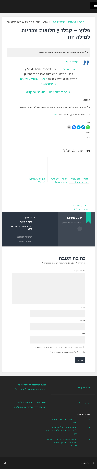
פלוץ (30, 228)
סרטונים (72, 22)
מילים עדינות (15, 226)
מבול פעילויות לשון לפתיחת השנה (64, 421)
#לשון (43, 79)
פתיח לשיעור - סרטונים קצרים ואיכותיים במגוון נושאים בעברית (62, 442)
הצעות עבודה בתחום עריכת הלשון (31, 402)
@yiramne (72, 61)
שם (83, 308)
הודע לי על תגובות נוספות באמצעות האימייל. (66, 352)
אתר (83, 334)
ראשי (81, 22)
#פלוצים (25, 79)
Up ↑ (4, 463)
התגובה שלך (79, 271)
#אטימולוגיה (48, 84)
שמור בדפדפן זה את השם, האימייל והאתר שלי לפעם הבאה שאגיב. (58, 347)
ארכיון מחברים (79, 228)
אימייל (81, 321)
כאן (55, 114)
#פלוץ (35, 79)
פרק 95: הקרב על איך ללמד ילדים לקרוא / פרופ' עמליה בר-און (61, 430)
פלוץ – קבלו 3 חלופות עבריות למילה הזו (55, 33)
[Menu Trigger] (93, 5)
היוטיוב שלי (84, 403)
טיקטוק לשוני (58, 22)
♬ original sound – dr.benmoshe (48, 92)
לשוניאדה (84, 463)
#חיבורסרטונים (66, 69)
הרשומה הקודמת (24, 237)
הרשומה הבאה (25, 241)
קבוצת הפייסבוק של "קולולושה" (32, 385)
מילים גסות (27, 226)
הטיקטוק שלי (83, 387)
